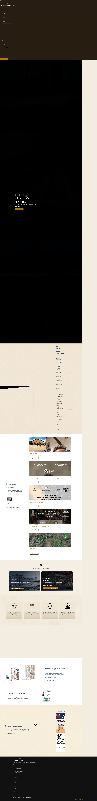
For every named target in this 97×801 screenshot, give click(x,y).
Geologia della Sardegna (50, 611)
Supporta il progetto (19, 788)
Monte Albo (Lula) (60, 421)
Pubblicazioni (17, 782)
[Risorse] (32, 606)
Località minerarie (18, 768)
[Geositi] (14, 606)
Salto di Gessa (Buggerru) (59, 414)
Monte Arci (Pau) (59, 410)
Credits (82, 799)
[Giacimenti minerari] (67, 606)
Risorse (32, 611)
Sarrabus (59, 431)
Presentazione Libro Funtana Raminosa (37, 502)
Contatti (16, 791)
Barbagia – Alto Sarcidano (59, 417)
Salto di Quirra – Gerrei (59, 399)
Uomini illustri (17, 778)
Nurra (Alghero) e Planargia (59, 401)
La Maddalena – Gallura (59, 429)
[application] (5, 21)
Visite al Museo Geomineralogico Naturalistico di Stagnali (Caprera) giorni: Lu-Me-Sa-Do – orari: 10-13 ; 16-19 (50, 455)
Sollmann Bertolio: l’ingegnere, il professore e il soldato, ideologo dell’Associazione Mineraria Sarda (48, 478)
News (31, 453)
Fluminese (59, 392)
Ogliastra (59, 423)
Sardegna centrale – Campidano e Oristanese (60, 396)
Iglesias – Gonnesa (59, 405)
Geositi (14, 611)
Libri (16, 781)
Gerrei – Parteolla (59, 419)
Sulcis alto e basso (59, 412)
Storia (16, 777)
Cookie (80, 799)
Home (16, 767)
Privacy (76, 799)
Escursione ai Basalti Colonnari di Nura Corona (38, 550)
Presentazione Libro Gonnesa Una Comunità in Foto (39, 526)
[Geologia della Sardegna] (49, 606)
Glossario (17, 783)
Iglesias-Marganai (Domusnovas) (60, 408)
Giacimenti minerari (67, 611)
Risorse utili (17, 772)
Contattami (9, 509)
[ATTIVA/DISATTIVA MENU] (7, 24)
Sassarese (59, 427)
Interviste (17, 780)
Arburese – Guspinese (59, 403)
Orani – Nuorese (59, 425)
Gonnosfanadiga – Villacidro (60, 394)
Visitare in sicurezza (19, 790)
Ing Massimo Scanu (19, 771)
